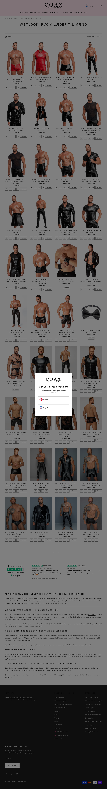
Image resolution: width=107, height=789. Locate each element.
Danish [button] (45, 400)
